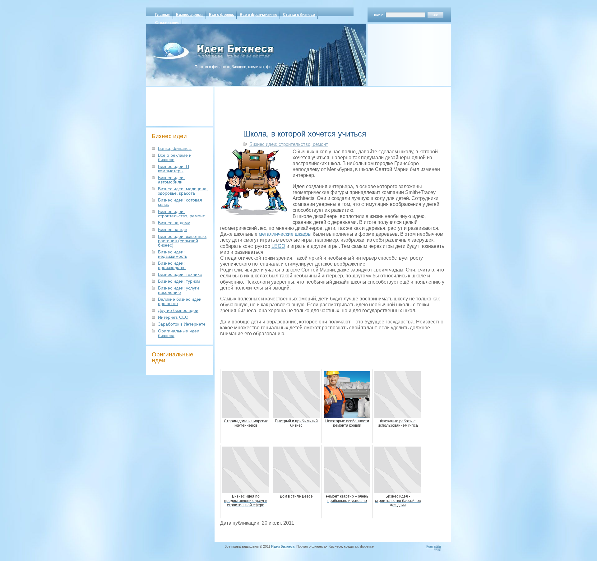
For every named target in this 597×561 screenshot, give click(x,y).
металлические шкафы (285, 234)
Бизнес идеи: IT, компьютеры (174, 168)
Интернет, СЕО (173, 317)
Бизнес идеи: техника (180, 274)
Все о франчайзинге (258, 14)
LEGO (278, 246)
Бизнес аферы (189, 14)
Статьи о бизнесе (299, 14)
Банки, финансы (175, 148)
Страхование (167, 23)
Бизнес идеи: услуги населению (178, 290)
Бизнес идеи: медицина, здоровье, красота (183, 191)
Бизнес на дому (174, 222)
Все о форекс (221, 14)
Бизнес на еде (172, 229)
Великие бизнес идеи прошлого (179, 301)
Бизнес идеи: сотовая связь (180, 202)
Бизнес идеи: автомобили (171, 179)
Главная (162, 14)
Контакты (433, 546)
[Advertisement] (401, 52)
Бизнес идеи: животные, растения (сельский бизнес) (182, 241)
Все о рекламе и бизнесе (175, 157)
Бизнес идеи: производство (172, 265)
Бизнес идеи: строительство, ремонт (181, 213)
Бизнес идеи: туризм (179, 281)
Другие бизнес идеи (178, 310)
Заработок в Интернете (182, 324)
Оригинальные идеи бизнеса (178, 333)
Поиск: (378, 15)
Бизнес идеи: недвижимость (172, 254)
